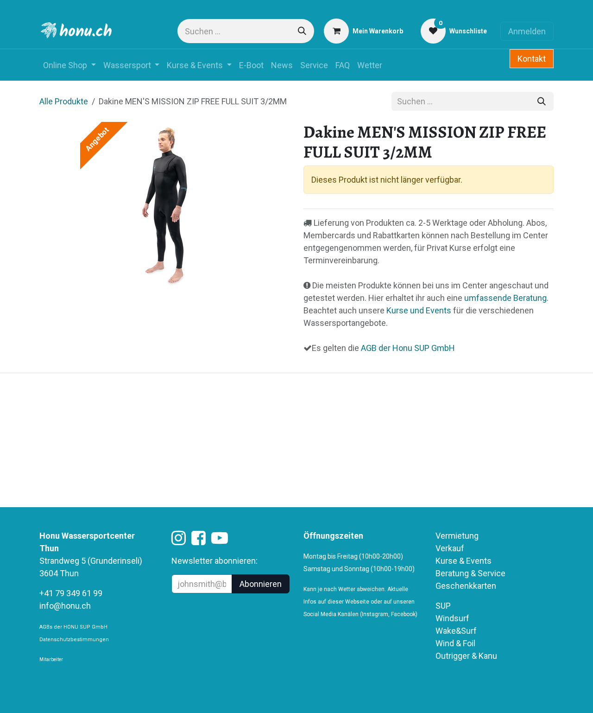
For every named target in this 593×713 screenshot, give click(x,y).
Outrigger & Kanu (467, 656)
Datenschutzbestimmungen (74, 640)
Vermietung (457, 536)
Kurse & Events (463, 561)
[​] (178, 541)
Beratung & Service (470, 573)
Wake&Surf (456, 631)
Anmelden (527, 31)
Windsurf (452, 618)
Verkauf (449, 548)
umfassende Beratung (505, 298)
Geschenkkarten (465, 586)
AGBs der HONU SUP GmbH (73, 627)
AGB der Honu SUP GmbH (407, 348)
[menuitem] (69, 65)
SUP (443, 606)
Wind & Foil (455, 643)
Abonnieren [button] (261, 584)
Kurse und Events (418, 310)
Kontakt (531, 59)
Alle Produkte (63, 101)
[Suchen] (302, 31)
